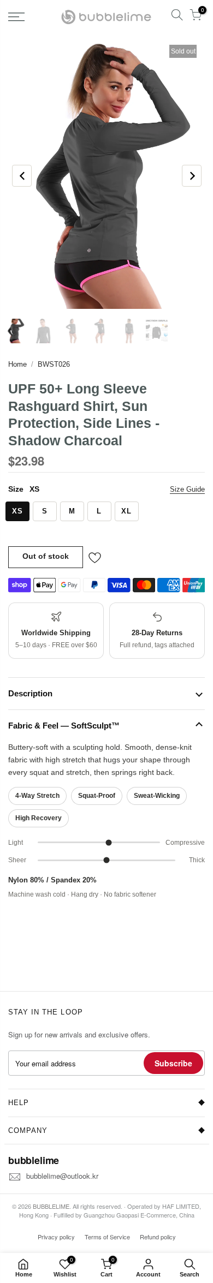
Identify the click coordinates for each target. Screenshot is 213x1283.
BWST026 (54, 364)
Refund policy (158, 1236)
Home (17, 364)
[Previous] (22, 176)
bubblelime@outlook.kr (62, 1176)
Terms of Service (107, 1236)
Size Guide (187, 489)
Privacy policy (56, 1236)
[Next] (192, 176)
